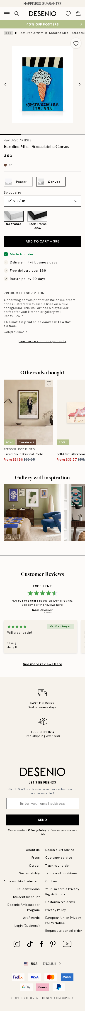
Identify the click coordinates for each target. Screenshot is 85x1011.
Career (34, 866)
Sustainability (29, 873)
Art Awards (31, 918)
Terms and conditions (61, 873)
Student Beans (28, 889)
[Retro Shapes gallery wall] (32, 512)
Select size (12, 192)
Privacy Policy (37, 830)
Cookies (51, 881)
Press (36, 858)
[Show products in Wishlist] (68, 13)
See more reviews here (42, 664)
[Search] (17, 13)
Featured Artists (31, 33)
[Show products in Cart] (78, 13)
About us (33, 850)
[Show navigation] (7, 13)
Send (42, 820)
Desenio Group (54, 998)
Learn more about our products (42, 341)
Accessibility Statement (22, 881)
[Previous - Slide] (5, 84)
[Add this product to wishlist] (75, 43)
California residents (60, 902)
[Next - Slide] (79, 84)
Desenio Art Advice (59, 850)
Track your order (57, 866)
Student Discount (26, 897)
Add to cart (42, 241)
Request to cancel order (63, 931)
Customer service (58, 858)
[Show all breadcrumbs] (8, 33)
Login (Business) (27, 926)
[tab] (10, 133)
